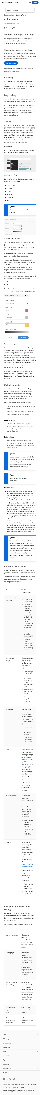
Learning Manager (22, 15)
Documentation (9, 15)
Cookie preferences (18, 1087)
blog (20, 478)
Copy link (16, 27)
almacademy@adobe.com (12, 71)
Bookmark (8, 27)
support (18, 582)
